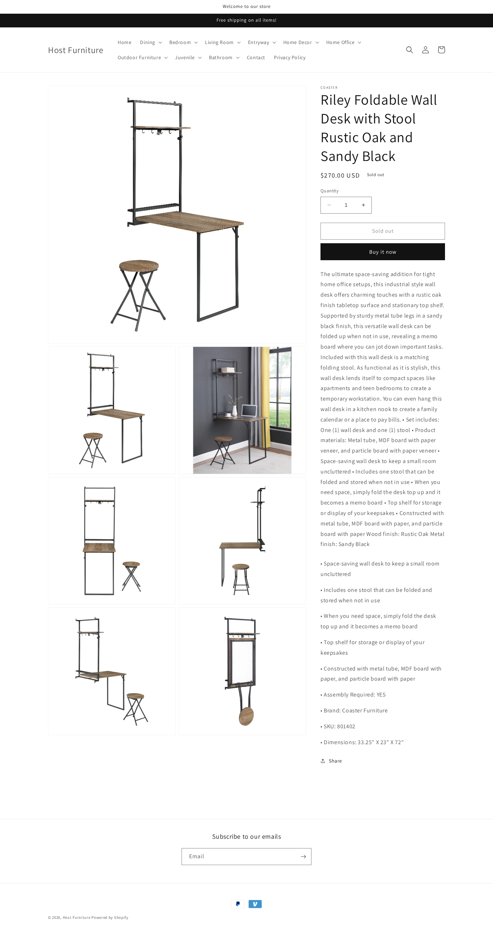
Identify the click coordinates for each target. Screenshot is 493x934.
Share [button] (335, 761)
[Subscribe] (303, 856)
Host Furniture (77, 917)
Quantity (329, 191)
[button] (150, 42)
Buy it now (383, 251)
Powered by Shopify (109, 917)
